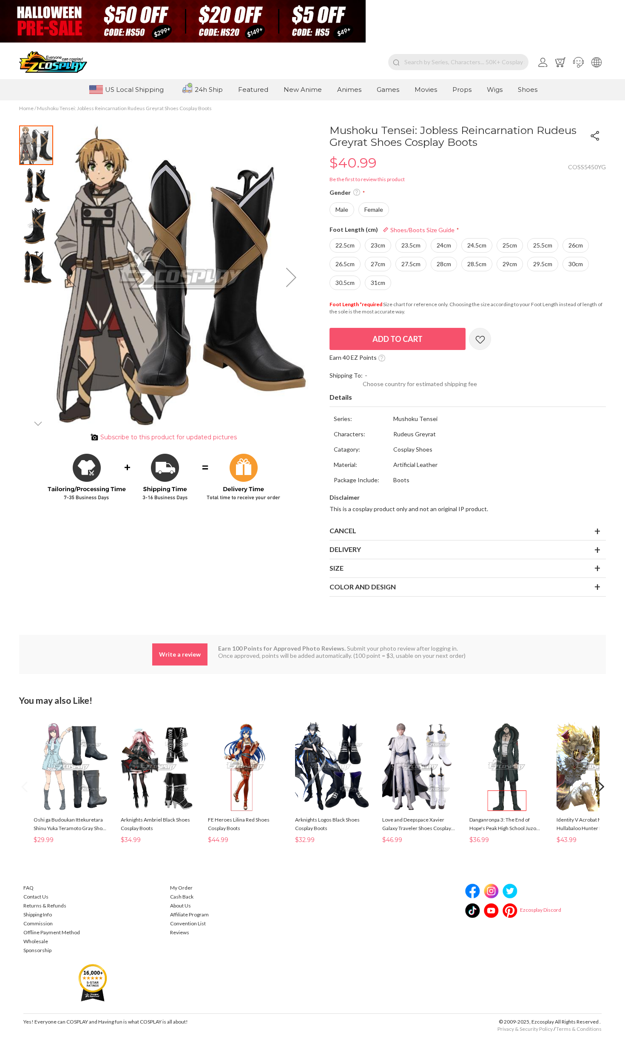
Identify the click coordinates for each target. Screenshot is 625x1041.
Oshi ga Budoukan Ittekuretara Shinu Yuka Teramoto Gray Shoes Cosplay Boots (71, 824)
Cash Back (181, 896)
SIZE (337, 568)
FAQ (28, 888)
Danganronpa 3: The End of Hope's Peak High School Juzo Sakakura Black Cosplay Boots (502, 824)
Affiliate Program (189, 914)
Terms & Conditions (579, 1029)
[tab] (468, 397)
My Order (181, 888)
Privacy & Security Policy (525, 1029)
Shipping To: (346, 375)
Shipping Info (37, 914)
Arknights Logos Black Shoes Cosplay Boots (327, 823)
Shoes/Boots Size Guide (422, 229)
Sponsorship (37, 950)
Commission (38, 923)
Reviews (179, 932)
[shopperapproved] (93, 982)
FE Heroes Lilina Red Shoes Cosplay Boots (239, 823)
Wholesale (35, 941)
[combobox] (458, 62)
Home (26, 108)
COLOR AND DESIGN (363, 587)
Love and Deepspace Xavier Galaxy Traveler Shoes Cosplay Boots (416, 824)
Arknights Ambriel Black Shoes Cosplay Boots (155, 823)
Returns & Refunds (44, 905)
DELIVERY (345, 549)
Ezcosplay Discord (540, 910)
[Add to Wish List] (480, 339)
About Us (180, 905)
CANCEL (343, 530)
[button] (578, 62)
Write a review (180, 654)
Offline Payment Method (51, 932)
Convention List (188, 923)
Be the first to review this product (367, 179)
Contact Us (35, 896)
